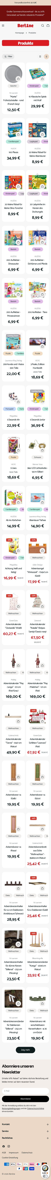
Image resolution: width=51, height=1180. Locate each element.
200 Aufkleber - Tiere (37, 312)
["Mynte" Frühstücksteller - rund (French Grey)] (13, 74)
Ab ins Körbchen (13, 520)
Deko (8, 895)
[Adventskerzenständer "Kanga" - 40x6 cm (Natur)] (37, 939)
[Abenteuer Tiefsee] (37, 497)
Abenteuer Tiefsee (37, 520)
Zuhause (37, 457)
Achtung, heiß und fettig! (13, 570)
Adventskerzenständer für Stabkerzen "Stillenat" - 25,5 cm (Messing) (13, 1026)
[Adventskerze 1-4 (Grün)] (37, 772)
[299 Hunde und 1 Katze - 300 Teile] (13, 342)
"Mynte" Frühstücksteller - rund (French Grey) (13, 100)
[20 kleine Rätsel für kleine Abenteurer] (37, 130)
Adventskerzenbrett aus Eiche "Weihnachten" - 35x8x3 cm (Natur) (37, 852)
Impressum (13, 1152)
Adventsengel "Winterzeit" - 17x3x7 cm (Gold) (37, 572)
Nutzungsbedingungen (11, 1108)
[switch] (45, 1176)
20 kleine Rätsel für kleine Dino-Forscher (13, 206)
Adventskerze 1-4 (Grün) (37, 797)
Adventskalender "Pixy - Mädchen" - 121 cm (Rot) (38, 687)
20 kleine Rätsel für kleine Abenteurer (37, 154)
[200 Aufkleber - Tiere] (37, 289)
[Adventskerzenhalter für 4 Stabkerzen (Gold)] (37, 883)
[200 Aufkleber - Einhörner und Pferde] (37, 237)
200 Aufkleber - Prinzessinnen (13, 314)
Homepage (19, 32)
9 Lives (13, 468)
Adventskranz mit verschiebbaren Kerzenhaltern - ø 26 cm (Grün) (38, 1026)
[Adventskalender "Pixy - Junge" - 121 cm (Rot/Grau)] (13, 661)
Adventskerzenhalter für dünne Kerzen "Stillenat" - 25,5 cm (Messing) (13, 967)
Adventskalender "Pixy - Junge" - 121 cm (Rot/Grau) (14, 687)
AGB (4, 1152)
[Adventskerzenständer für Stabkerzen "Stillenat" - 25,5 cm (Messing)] (13, 999)
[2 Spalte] (46, 56)
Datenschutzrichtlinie (35, 1108)
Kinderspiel (34, 86)
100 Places (13, 152)
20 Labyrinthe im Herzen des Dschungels (37, 208)
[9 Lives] (13, 445)
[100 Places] (13, 130)
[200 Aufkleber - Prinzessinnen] (13, 289)
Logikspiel (34, 141)
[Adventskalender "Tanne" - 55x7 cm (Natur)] (13, 716)
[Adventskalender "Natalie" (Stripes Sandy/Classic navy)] (37, 602)
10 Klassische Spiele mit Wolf (37, 98)
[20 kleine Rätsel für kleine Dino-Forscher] (13, 182)
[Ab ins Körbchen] (13, 497)
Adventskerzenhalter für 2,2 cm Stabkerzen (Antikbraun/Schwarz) (13, 910)
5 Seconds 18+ (13, 420)
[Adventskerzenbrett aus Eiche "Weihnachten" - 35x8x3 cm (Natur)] (37, 824)
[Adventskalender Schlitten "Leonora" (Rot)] (37, 716)
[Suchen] (42, 25)
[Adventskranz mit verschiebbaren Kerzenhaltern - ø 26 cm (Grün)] (37, 999)
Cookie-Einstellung (10, 1157)
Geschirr (13, 86)
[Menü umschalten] (3, 25)
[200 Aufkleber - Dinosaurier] (13, 237)
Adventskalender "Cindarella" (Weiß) (13, 626)
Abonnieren (25, 1099)
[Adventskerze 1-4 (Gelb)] (13, 772)
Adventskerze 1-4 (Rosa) (13, 849)
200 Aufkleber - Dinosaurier (13, 262)
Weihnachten (37, 557)
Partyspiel (9, 409)
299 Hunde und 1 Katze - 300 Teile (13, 366)
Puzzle (8, 353)
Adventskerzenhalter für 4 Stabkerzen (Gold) (37, 908)
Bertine (12, 1174)
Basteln (13, 249)
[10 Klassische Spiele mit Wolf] (37, 74)
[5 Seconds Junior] (37, 397)
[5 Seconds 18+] (13, 397)
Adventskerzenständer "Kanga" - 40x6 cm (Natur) (37, 965)
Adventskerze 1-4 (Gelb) (13, 797)
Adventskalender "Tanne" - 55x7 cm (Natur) (13, 743)
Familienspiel (13, 141)
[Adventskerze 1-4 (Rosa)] (13, 824)
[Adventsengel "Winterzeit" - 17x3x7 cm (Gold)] (37, 546)
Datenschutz (27, 1152)
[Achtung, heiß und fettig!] (13, 546)
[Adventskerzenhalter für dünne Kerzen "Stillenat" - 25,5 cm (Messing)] (13, 939)
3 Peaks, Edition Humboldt (38, 366)
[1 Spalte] (40, 56)
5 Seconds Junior (37, 420)
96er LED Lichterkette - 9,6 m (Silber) (37, 470)
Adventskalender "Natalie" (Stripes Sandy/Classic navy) (37, 628)
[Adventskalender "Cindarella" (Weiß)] (13, 602)
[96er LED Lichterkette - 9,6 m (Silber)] (37, 445)
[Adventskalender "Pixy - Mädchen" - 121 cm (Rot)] (37, 661)
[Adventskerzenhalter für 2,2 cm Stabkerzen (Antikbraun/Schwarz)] (13, 883)
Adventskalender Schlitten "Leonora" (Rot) (37, 743)
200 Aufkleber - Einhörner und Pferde (37, 262)
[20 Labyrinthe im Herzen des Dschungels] (37, 182)
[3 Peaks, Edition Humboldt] (37, 342)
